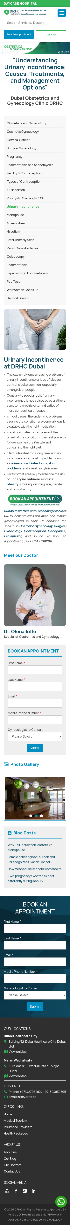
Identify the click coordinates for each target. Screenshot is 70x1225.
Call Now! (51, 34)
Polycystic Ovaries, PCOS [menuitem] (25, 198)
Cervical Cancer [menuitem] (18, 140)
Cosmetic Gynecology (35, 526)
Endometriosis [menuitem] (17, 265)
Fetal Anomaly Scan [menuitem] (20, 240)
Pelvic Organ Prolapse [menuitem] (22, 248)
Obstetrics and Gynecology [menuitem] (26, 123)
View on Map (18, 1051)
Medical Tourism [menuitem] (15, 1120)
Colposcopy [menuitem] (15, 256)
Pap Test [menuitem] (13, 281)
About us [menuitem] (10, 1152)
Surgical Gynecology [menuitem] (21, 148)
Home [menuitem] (8, 1114)
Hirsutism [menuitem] (13, 231)
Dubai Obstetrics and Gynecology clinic (33, 511)
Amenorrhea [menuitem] (16, 223)
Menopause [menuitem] (15, 215)
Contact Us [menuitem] (12, 1171)
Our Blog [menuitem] (10, 1158)
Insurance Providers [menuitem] (18, 1127)
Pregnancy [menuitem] (14, 156)
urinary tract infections (29, 463)
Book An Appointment (19, 34)
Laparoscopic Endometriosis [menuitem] (27, 273)
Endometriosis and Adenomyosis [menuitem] (30, 165)
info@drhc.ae (27, 1097)
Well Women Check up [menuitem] (22, 290)
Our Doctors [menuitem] (13, 1165)
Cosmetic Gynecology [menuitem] (23, 131)
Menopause (56, 531)
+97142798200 (30, 1092)
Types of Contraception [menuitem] (24, 181)
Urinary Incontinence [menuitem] (23, 206)
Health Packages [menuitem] (16, 1133)
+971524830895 (54, 1092)
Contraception (35, 531)
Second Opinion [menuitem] (18, 298)
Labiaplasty (12, 536)
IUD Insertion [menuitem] (16, 190)
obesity (12, 484)
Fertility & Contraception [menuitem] (24, 173)
